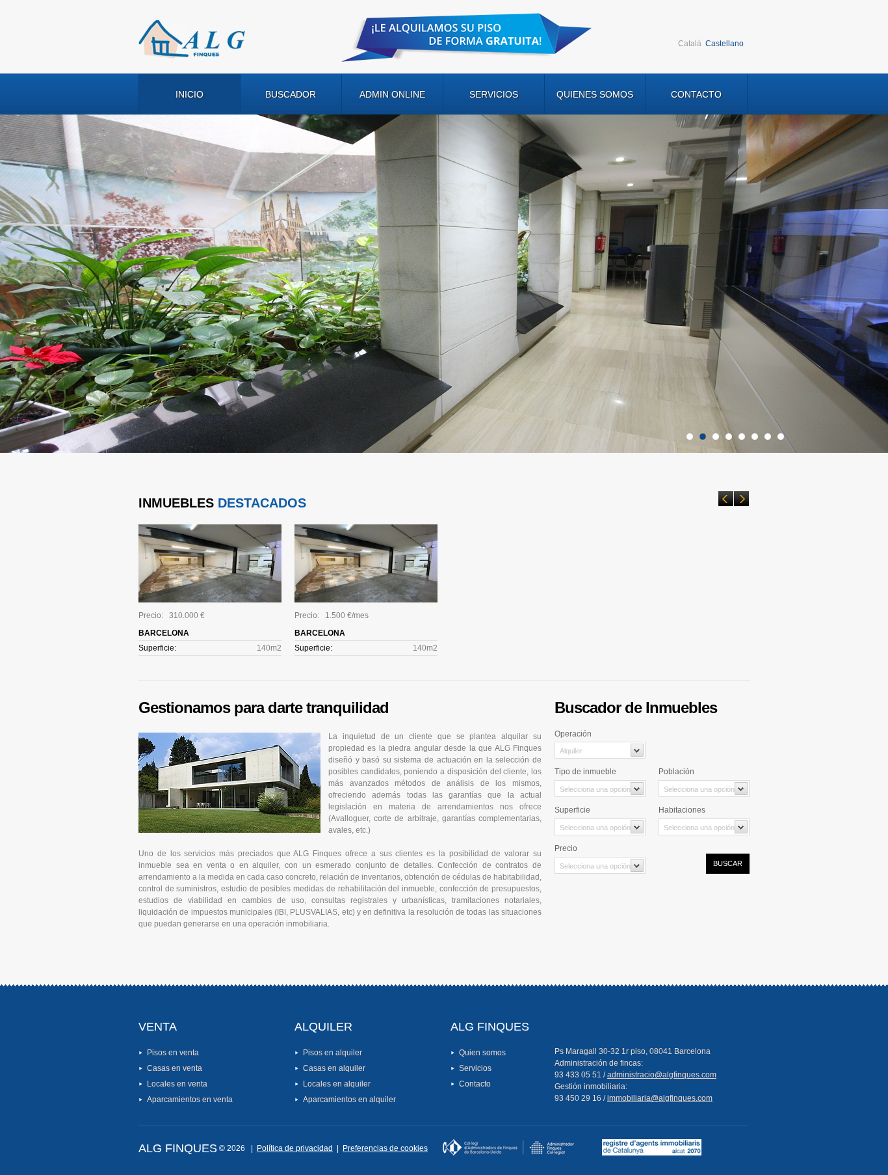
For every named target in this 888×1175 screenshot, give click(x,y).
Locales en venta (177, 1083)
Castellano (724, 43)
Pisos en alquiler (332, 1052)
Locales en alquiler (337, 1083)
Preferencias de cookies (385, 1148)
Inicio (189, 94)
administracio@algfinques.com (661, 1074)
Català (689, 43)
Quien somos (482, 1052)
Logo (191, 39)
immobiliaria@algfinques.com (659, 1098)
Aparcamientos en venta (190, 1099)
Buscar (727, 863)
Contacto (696, 94)
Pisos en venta (173, 1052)
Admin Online (392, 94)
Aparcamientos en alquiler (349, 1099)
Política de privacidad (295, 1148)
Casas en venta (174, 1068)
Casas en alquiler (334, 1068)
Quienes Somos (594, 94)
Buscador (290, 94)
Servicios (493, 94)
